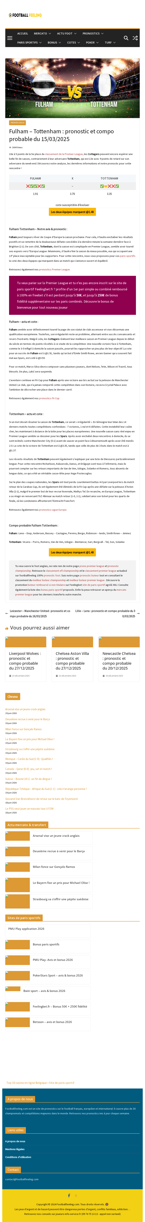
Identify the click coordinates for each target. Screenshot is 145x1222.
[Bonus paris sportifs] (17, 946)
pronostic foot (52, 575)
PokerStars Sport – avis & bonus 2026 (58, 975)
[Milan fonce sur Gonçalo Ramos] (17, 869)
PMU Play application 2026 (26, 929)
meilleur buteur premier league (87, 580)
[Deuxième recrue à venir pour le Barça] (17, 853)
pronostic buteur (89, 575)
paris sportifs (127, 256)
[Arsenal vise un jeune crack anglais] (17, 838)
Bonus (52, 42)
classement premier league (100, 570)
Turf (108, 42)
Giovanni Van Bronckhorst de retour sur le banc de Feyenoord (41, 799)
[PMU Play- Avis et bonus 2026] (17, 962)
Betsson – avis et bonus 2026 (52, 1022)
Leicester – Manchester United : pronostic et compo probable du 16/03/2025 (40, 613)
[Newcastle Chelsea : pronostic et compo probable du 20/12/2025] (119, 639)
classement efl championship (62, 570)
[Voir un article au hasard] (135, 38)
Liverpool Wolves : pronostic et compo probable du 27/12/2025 (25, 661)
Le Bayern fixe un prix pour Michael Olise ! (29, 739)
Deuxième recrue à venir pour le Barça (27, 719)
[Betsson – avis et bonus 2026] (17, 1024)
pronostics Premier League (54, 269)
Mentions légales (15, 1149)
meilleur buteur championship (49, 580)
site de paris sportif (94, 585)
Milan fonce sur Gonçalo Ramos (23, 729)
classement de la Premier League (64, 154)
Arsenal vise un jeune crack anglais (25, 709)
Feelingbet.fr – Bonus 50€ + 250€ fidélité (60, 1006)
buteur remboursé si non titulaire (46, 585)
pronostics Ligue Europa (52, 509)
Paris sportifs (27, 42)
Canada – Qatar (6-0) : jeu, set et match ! (28, 769)
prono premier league (91, 566)
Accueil (22, 33)
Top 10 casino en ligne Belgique (26, 1083)
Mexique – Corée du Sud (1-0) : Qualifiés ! (29, 759)
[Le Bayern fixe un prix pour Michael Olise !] (17, 885)
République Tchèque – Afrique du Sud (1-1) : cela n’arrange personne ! (46, 789)
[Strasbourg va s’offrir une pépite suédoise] (17, 901)
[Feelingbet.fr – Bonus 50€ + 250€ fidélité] (17, 1008)
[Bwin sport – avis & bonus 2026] (12, 993)
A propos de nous (15, 1141)
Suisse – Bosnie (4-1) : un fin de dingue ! (28, 779)
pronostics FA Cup (49, 398)
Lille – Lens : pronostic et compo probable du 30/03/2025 (105, 613)
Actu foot (64, 33)
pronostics (91, 33)
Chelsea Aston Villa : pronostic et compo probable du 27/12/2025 (72, 661)
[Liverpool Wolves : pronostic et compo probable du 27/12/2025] (25, 639)
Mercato (40, 33)
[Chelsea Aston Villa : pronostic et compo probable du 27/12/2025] (72, 639)
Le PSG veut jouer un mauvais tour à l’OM (29, 808)
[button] (49, 33)
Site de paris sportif (61, 1083)
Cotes (71, 42)
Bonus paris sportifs (46, 944)
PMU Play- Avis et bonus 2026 (53, 960)
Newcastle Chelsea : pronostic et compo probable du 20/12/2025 (119, 661)
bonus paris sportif (51, 589)
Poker (90, 42)
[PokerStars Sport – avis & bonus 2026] (17, 977)
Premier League (17, 122)
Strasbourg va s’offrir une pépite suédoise (30, 749)
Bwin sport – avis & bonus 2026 (44, 991)
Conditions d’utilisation (18, 1157)
